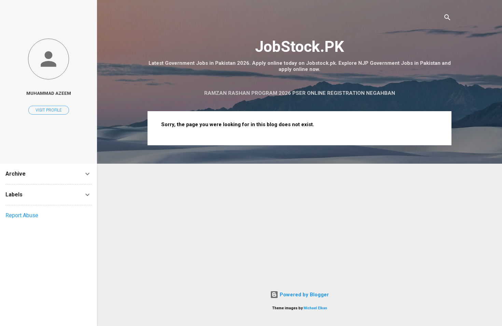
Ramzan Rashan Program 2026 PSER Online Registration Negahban (299, 93)
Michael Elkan (315, 308)
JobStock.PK (299, 47)
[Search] (447, 18)
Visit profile (49, 110)
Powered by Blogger (303, 295)
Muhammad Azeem (48, 93)
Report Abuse (21, 215)
